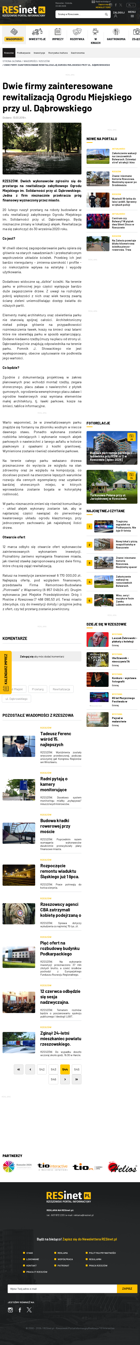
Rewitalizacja (61, 689)
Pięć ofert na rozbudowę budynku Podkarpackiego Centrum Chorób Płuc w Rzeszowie (60, 953)
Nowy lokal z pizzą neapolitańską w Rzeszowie (126, 544)
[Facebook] (21, 1311)
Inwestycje (39, 52)
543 (53, 1069)
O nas (29, 1252)
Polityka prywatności (102, 1252)
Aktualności (118, 149)
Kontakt (31, 1265)
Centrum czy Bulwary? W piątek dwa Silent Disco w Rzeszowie (123, 223)
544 (65, 1069)
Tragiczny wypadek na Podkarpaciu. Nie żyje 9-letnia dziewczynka (126, 527)
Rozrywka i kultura (58, 52)
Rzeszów (9, 52)
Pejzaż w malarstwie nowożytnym (120, 721)
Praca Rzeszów (98, 1265)
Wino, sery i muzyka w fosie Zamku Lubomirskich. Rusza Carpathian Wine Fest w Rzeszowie (126, 604)
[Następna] (65, 1079)
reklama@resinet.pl (84, 1215)
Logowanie (32, 1259)
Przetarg (38, 689)
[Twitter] (30, 1311)
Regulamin (95, 1259)
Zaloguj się (27, 656)
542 (42, 1069)
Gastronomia (78, 52)
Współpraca (65, 1259)
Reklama (63, 1252)
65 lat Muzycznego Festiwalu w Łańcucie (123, 701)
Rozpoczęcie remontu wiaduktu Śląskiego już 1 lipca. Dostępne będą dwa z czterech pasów (59, 876)
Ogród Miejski (14, 689)
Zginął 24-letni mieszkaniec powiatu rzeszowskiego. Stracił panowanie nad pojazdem (60, 1043)
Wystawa (117, 634)
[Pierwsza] (18, 1069)
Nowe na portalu (102, 139)
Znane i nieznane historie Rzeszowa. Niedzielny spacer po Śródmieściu (124, 180)
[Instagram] (12, 1311)
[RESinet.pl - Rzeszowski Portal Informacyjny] (24, 15)
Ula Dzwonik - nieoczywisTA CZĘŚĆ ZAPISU (121, 661)
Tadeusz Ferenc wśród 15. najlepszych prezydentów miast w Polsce (59, 744)
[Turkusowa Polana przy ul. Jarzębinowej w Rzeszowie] (112, 487)
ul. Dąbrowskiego (16, 699)
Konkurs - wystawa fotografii (124, 679)
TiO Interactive (106, 1328)
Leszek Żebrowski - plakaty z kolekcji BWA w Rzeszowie (124, 641)
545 (76, 1069)
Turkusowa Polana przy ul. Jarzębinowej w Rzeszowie (108, 496)
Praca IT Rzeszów (36, 1271)
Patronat (63, 1265)
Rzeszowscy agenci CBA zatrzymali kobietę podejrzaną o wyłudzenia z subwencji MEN (60, 915)
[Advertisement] (112, 282)
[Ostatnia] (76, 1079)
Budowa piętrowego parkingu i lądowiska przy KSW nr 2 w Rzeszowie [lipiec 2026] (110, 456)
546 (53, 1079)
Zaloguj (119, 12)
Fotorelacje (98, 423)
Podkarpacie (23, 52)
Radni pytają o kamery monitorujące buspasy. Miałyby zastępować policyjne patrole (56, 792)
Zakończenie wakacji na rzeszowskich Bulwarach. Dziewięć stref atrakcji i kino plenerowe (124, 159)
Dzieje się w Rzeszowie (107, 624)
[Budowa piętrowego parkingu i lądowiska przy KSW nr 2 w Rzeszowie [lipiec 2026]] (112, 448)
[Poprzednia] (30, 1069)
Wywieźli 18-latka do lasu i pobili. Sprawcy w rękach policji (124, 201)
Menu (132, 11)
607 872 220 (57, 1215)
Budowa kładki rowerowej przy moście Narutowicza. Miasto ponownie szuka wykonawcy (60, 834)
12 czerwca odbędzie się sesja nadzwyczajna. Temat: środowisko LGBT (60, 1002)
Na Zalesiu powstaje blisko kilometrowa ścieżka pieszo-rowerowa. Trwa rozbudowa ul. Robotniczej (124, 248)
